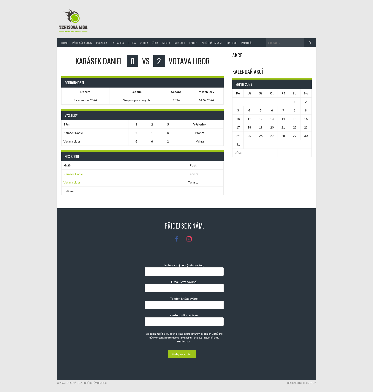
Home (64, 42)
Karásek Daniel (73, 174)
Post (193, 165)
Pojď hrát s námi (211, 42)
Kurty (166, 42)
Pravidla (101, 42)
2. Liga (144, 42)
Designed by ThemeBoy (301, 382)
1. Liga (132, 42)
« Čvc (238, 153)
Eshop (193, 42)
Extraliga (117, 42)
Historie (231, 42)
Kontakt (179, 42)
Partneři (246, 42)
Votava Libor (71, 182)
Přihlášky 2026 (82, 42)
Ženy (155, 42)
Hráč (67, 165)
